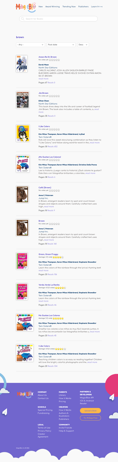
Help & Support (66, 431)
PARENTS (63, 392)
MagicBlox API (87, 398)
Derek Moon (44, 64)
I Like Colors (44, 126)
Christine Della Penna (88, 165)
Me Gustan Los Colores (49, 315)
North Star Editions (48, 68)
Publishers (64, 419)
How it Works (65, 398)
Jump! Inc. (43, 198)
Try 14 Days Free (90, 418)
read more (43, 79)
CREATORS (63, 407)
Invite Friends (65, 428)
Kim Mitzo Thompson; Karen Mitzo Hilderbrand (58, 165)
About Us (42, 395)
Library (62, 395)
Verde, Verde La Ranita (49, 284)
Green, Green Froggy (48, 254)
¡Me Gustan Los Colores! (50, 157)
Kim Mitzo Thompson (47, 134)
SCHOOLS (42, 407)
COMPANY (42, 392)
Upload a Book (90, 410)
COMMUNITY (64, 424)
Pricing (62, 401)
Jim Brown (43, 93)
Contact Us (43, 398)
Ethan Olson (44, 101)
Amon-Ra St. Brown (48, 57)
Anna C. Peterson (46, 195)
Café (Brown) (45, 187)
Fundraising (43, 413)
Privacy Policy (44, 431)
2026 (28, 448)
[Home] (27, 7)
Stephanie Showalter (87, 262)
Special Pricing (45, 410)
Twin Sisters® (45, 137)
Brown (42, 221)
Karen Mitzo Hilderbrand (67, 134)
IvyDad (82, 134)
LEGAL (41, 424)
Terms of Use (44, 428)
